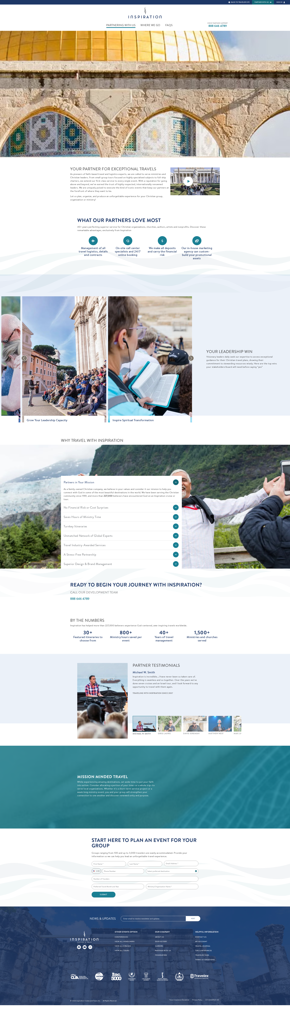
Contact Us (201, 937)
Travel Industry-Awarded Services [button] (85, 545)
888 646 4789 (217, 26)
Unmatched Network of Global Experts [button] (88, 536)
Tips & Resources (203, 951)
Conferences (121, 937)
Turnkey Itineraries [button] (75, 526)
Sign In (279, 2)
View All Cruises (123, 946)
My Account (201, 941)
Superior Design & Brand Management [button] (88, 564)
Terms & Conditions (205, 960)
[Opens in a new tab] (79, 976)
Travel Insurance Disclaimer (179, 1000)
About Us (159, 937)
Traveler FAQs (202, 955)
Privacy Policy (197, 1000)
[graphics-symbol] (24, 358)
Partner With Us (262, 2)
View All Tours (122, 951)
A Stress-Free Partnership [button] (80, 554)
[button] (229, 2)
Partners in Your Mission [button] (79, 482)
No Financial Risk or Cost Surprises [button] (86, 507)
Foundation (161, 955)
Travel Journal (202, 946)
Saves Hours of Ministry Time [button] (82, 517)
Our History (161, 941)
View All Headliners (125, 941)
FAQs (169, 25)
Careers (159, 946)
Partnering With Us (120, 25)
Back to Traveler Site (240, 2)
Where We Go (150, 25)
